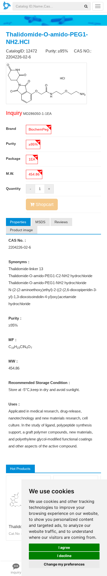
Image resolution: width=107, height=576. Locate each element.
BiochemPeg (39, 129)
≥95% (33, 144)
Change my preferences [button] (64, 564)
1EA (32, 159)
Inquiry (14, 113)
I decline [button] (64, 556)
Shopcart (44, 204)
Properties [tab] (18, 222)
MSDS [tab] (40, 222)
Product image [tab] (21, 230)
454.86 (34, 174)
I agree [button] (64, 547)
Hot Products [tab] (20, 469)
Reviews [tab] (61, 222)
